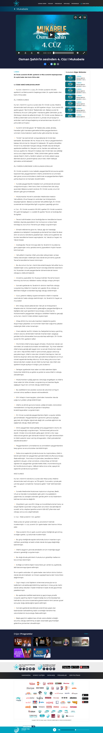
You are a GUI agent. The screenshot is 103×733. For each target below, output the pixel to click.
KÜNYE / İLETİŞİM (39, 675)
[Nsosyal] (51, 64)
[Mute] (38, 53)
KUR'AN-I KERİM (42, 3)
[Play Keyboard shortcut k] (19, 53)
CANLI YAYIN (85, 3)
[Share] (80, 17)
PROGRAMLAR (75, 3)
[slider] (63, 53)
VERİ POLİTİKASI (74, 675)
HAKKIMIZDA (26, 675)
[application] (51, 35)
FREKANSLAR (58, 3)
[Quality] (77, 53)
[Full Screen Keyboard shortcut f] (84, 53)
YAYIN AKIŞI (67, 3)
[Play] (51, 35)
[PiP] (85, 17)
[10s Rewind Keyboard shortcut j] (25, 53)
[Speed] (75, 17)
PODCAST (50, 3)
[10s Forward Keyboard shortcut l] (32, 53)
